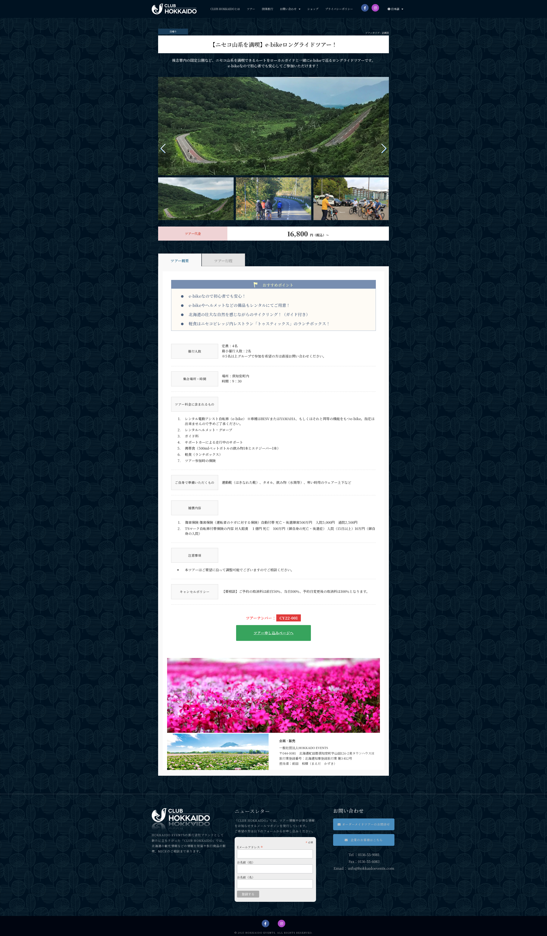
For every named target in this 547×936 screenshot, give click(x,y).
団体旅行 (267, 9)
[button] (363, 824)
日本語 (394, 9)
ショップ (312, 9)
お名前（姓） (246, 862)
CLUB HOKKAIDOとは (225, 9)
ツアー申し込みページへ (274, 632)
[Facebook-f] (365, 8)
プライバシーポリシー (339, 9)
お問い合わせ (288, 9)
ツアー (251, 9)
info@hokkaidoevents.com (371, 868)
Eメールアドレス (250, 846)
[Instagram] (375, 8)
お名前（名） (246, 877)
